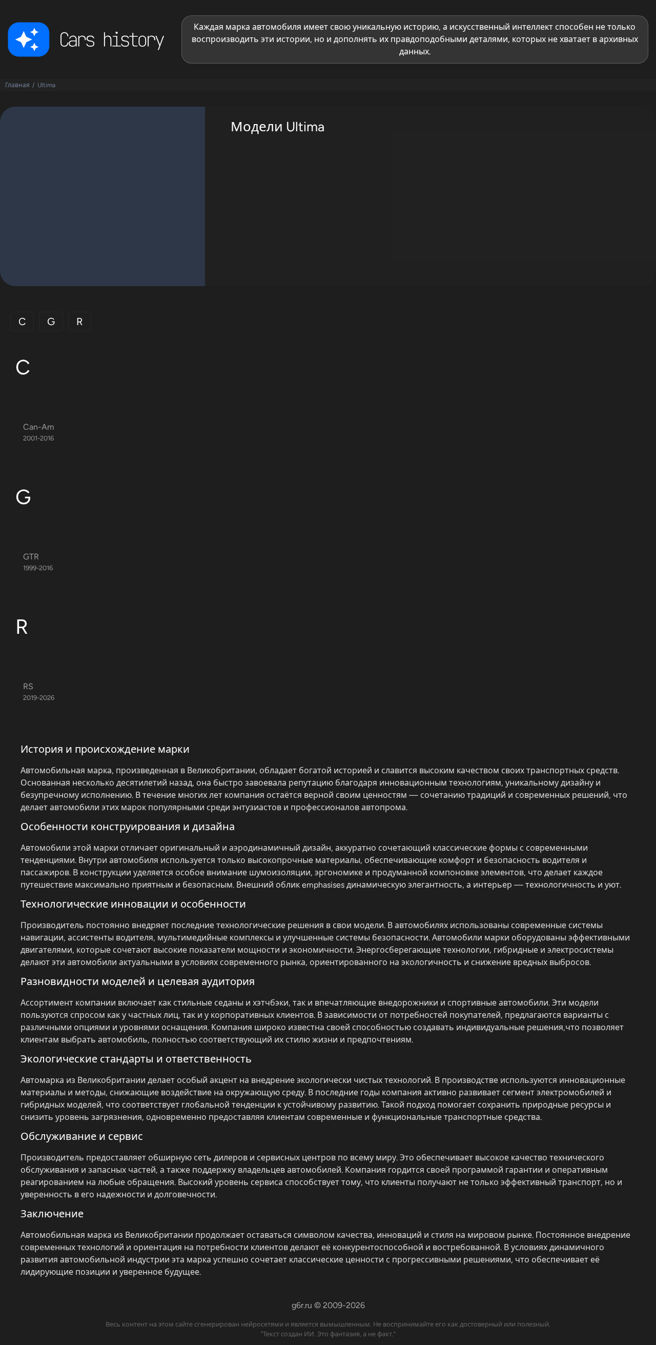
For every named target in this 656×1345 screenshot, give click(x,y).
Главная (17, 85)
